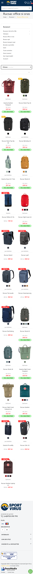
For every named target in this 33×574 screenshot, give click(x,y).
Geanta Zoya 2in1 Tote (8, 179)
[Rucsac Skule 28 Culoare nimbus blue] (7, 362)
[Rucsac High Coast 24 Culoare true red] (23, 210)
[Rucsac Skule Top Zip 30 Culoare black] (8, 134)
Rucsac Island (8, 255)
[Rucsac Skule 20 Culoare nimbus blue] (26, 324)
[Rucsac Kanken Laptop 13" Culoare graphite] (8, 476)
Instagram (7, 529)
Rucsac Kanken (24, 407)
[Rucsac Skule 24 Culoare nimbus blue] (26, 172)
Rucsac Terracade (8, 293)
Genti (4, 47)
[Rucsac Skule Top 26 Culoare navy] (26, 96)
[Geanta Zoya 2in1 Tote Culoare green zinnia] (7, 172)
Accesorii (5, 59)
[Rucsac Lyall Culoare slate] (25, 248)
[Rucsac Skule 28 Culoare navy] (9, 362)
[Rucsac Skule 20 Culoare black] (28, 324)
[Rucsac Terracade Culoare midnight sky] (7, 286)
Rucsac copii (6, 39)
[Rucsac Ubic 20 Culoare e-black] (26, 438)
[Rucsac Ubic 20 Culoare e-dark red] (24, 438)
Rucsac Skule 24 (25, 179)
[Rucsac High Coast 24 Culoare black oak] (27, 210)
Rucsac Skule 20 (25, 331)
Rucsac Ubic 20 (24, 445)
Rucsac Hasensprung (25, 293)
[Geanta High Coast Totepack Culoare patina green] (25, 362)
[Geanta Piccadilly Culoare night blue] (8, 438)
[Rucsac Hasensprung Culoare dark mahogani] (25, 286)
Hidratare (5, 34)
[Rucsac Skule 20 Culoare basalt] (24, 324)
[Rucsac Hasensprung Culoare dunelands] (27, 286)
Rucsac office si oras (8, 36)
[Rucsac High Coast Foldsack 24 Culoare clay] (8, 400)
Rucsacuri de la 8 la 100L (9, 31)
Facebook (2, 529)
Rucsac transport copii (9, 42)
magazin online (5, 565)
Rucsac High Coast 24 (24, 217)
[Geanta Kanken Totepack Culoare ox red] (8, 96)
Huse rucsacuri (7, 53)
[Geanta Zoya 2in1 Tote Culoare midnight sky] (9, 172)
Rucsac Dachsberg (8, 331)
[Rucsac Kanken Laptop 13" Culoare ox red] (6, 476)
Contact (3, 572)
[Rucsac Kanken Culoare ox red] (23, 400)
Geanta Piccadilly (8, 445)
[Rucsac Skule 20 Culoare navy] (22, 324)
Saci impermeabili (8, 56)
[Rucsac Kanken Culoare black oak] (25, 400)
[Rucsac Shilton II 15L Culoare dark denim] (8, 210)
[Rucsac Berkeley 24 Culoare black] (25, 134)
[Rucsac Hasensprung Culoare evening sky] (23, 286)
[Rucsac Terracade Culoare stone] (9, 286)
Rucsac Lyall (25, 255)
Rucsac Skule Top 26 (25, 103)
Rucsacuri (6, 27)
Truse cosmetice (7, 50)
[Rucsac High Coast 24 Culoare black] (25, 210)
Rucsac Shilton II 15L (8, 217)
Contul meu (11, 572)
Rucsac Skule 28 (8, 369)
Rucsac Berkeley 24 (25, 141)
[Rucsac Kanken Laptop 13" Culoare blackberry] (10, 476)
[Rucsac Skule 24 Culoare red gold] (24, 172)
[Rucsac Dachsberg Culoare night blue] (8, 324)
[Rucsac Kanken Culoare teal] (27, 400)
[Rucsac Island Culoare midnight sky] (8, 248)
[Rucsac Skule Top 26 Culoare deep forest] (24, 96)
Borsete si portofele (8, 45)
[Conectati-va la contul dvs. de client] (28, 2)
